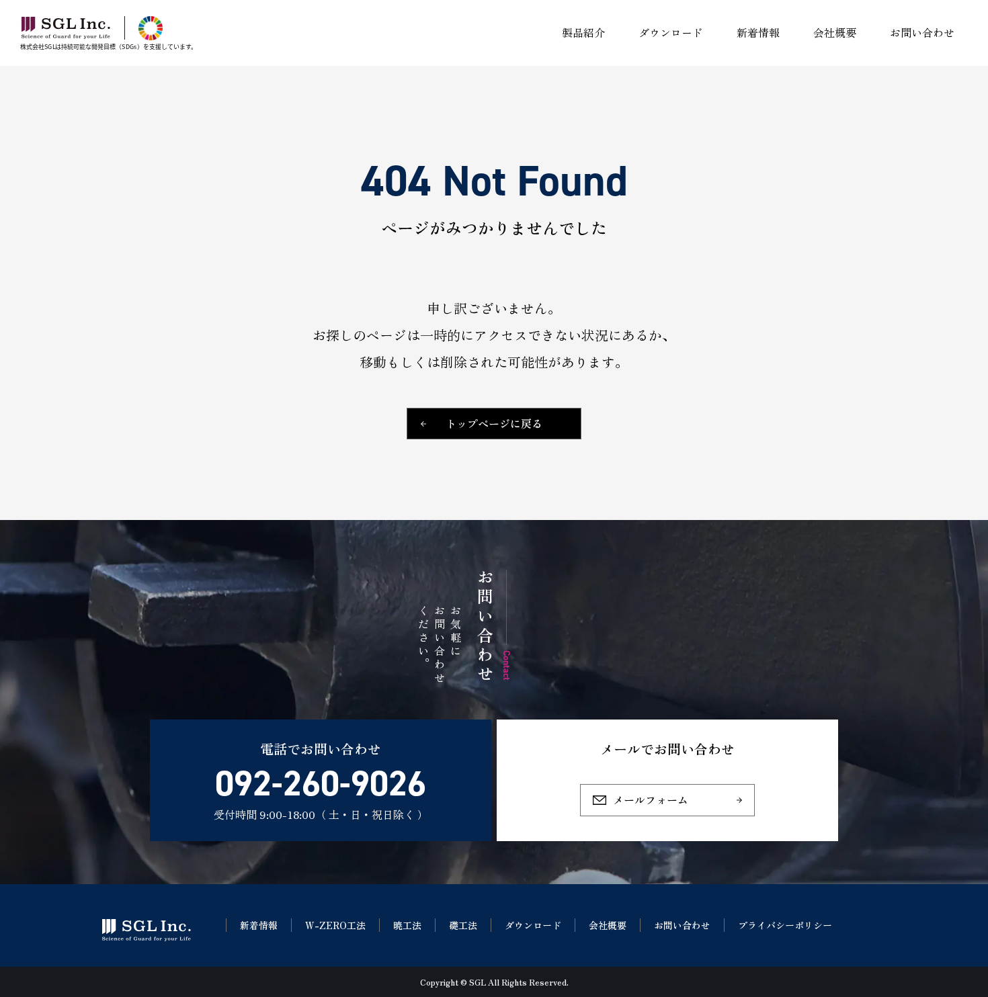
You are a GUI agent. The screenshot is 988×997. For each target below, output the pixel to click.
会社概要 (607, 925)
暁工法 (407, 925)
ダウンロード (533, 925)
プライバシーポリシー (785, 925)
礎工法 (463, 925)
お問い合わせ (682, 925)
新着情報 (259, 925)
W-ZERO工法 (335, 925)
